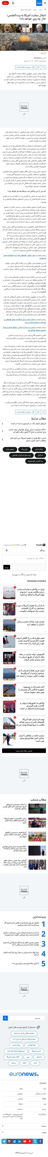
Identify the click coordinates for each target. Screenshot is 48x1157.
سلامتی (20, 1098)
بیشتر (44, 1132)
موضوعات (42, 1083)
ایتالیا (24, 1063)
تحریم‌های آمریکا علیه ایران (16, 1051)
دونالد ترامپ (39, 449)
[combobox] (24, 1018)
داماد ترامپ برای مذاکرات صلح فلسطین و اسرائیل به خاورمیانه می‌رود (25, 321)
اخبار (40, 10)
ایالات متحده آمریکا (13, 1057)
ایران (35, 1063)
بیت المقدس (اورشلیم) (35, 461)
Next (44, 1098)
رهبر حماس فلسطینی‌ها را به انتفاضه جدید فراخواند (25, 257)
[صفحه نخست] (45, 10)
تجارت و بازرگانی (40, 1093)
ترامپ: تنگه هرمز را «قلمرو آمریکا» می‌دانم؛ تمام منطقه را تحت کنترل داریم (28, 439)
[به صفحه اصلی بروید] (39, 3)
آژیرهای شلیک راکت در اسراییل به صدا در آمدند (28, 424)
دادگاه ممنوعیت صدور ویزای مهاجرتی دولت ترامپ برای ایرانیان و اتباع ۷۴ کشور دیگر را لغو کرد (27, 431)
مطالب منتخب (38, 799)
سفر (45, 1104)
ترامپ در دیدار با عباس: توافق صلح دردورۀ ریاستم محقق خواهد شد (24, 329)
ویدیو (44, 1109)
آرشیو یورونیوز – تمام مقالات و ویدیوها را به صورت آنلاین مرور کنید (13, 1116)
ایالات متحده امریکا (25, 10)
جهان (35, 10)
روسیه (13, 1063)
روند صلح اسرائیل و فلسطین (21, 455)
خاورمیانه (24, 449)
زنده (5, 3)
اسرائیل (40, 455)
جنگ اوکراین (32, 1045)
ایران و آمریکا (36, 1051)
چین (28, 1057)
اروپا (44, 1088)
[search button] (5, 1018)
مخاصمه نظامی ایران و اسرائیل (24, 1033)
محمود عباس (10, 449)
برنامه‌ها (20, 1109)
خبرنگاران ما (42, 1114)
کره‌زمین (20, 1093)
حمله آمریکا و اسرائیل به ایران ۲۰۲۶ (24, 1039)
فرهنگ (20, 1104)
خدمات (43, 1126)
